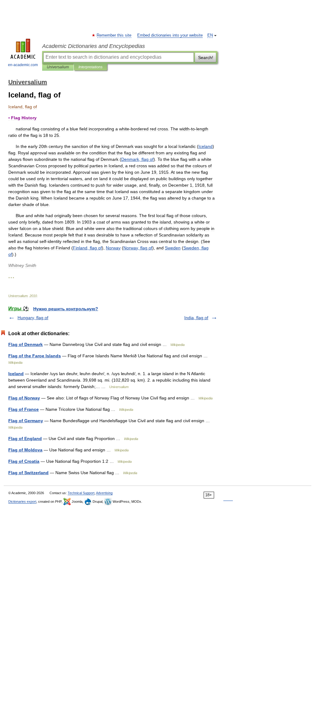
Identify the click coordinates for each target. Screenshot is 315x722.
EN (210, 35)
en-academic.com (23, 65)
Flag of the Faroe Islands (34, 355)
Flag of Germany (25, 420)
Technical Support (81, 493)
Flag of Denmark (25, 344)
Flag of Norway (24, 397)
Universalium (58, 67)
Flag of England (25, 438)
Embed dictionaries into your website (170, 35)
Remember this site (114, 35)
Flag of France (23, 409)
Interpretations (90, 67)
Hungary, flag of (33, 317)
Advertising (104, 493)
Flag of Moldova (25, 449)
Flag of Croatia (23, 461)
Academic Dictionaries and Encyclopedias (93, 46)
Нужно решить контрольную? (65, 308)
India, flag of (196, 317)
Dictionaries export (22, 501)
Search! (205, 57)
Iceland (16, 373)
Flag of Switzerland (28, 472)
